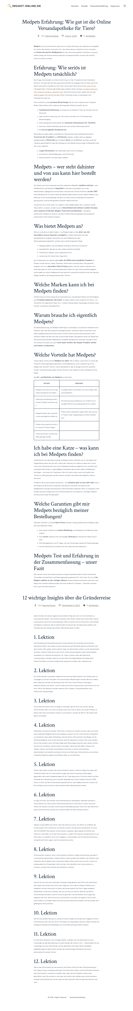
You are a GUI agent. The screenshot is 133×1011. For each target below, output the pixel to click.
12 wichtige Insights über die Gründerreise (66, 597)
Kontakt (84, 6)
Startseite (75, 6)
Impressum (115, 6)
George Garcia (51, 36)
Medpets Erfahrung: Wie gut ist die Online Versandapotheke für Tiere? (66, 25)
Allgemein (90, 36)
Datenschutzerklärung (99, 6)
